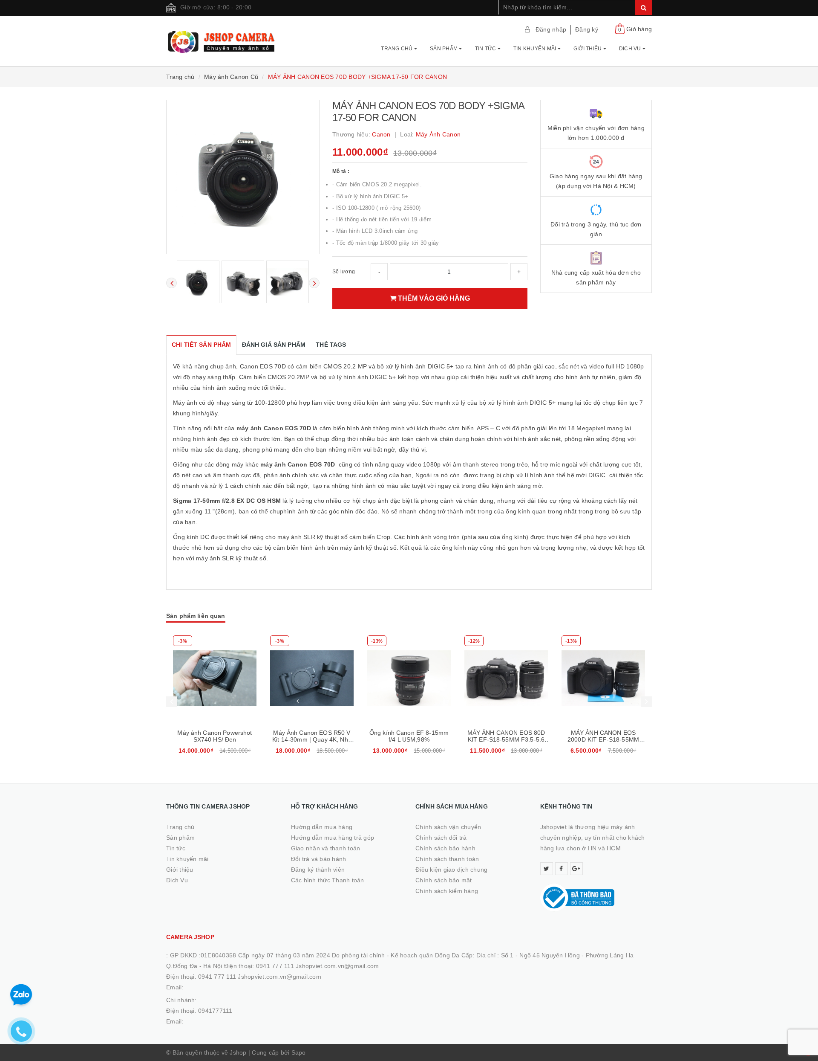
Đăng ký (586, 29)
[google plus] (576, 869)
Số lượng (343, 272)
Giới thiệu (588, 49)
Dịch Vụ (630, 49)
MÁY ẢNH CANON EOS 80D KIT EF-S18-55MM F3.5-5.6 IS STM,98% (506, 739)
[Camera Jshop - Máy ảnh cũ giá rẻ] (222, 38)
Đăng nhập (551, 29)
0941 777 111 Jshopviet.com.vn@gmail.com (259, 976)
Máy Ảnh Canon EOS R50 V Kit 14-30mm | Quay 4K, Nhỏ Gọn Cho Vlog (311, 739)
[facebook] (561, 869)
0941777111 (215, 1010)
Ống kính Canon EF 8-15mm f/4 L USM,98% (409, 736)
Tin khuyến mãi (535, 49)
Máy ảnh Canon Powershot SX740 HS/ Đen (214, 736)
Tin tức (486, 49)
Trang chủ (397, 49)
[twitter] (547, 869)
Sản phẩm (444, 49)
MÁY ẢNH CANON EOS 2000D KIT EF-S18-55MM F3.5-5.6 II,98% (603, 739)
